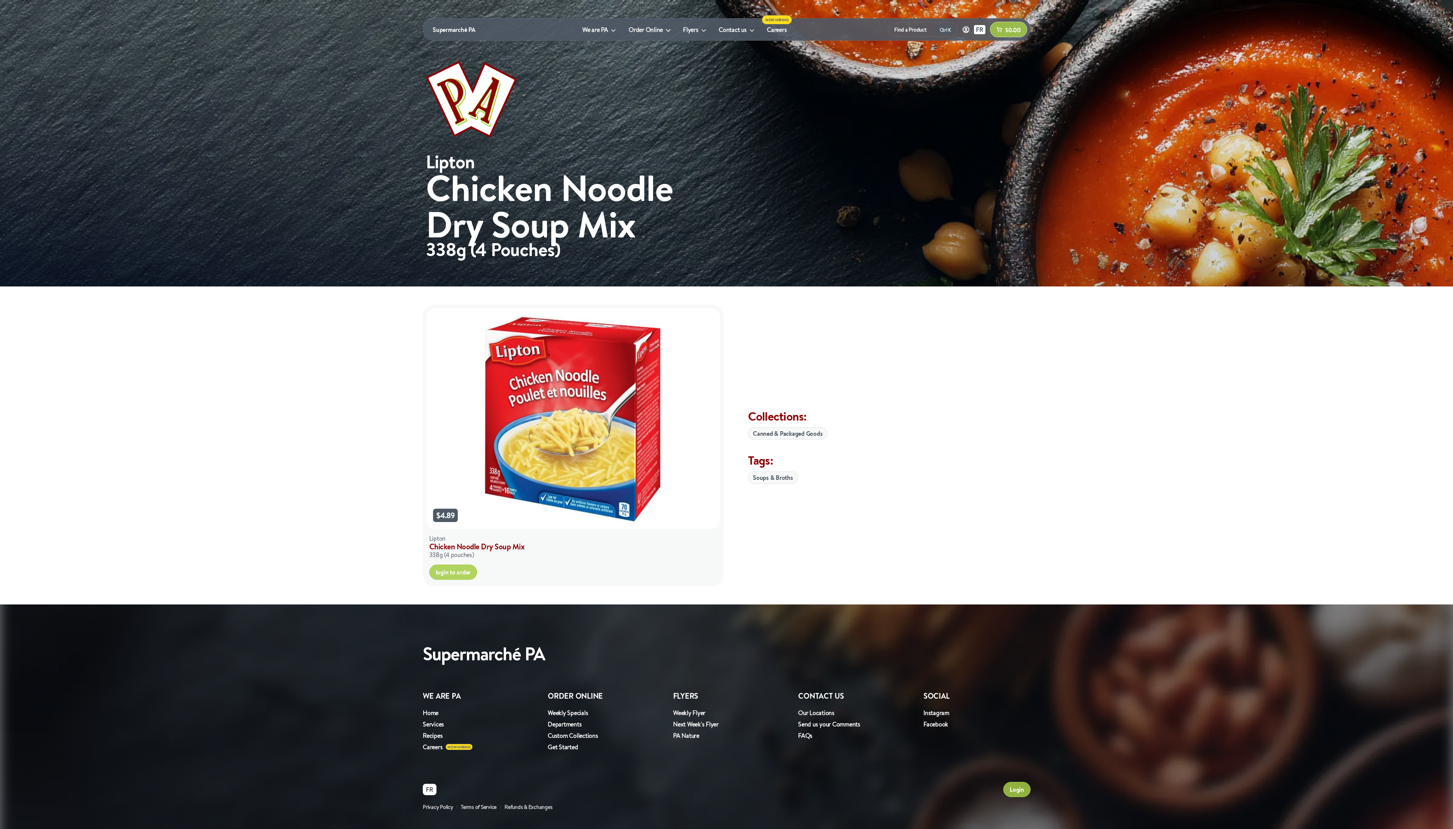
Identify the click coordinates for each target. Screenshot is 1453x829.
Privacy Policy (438, 807)
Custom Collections (573, 735)
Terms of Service (478, 807)
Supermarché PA (454, 29)
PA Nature (686, 735)
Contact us (733, 29)
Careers (777, 29)
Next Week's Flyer (696, 724)
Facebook (935, 724)
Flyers (691, 29)
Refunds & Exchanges (528, 807)
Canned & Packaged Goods (787, 433)
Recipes (433, 735)
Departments (565, 724)
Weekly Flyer (689, 713)
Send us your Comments (829, 724)
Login (1017, 789)
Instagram (936, 713)
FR (979, 29)
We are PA (595, 29)
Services (433, 724)
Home (430, 713)
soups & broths (773, 477)
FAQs (805, 735)
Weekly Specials (568, 713)
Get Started (563, 747)
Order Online (646, 29)
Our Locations (816, 713)
